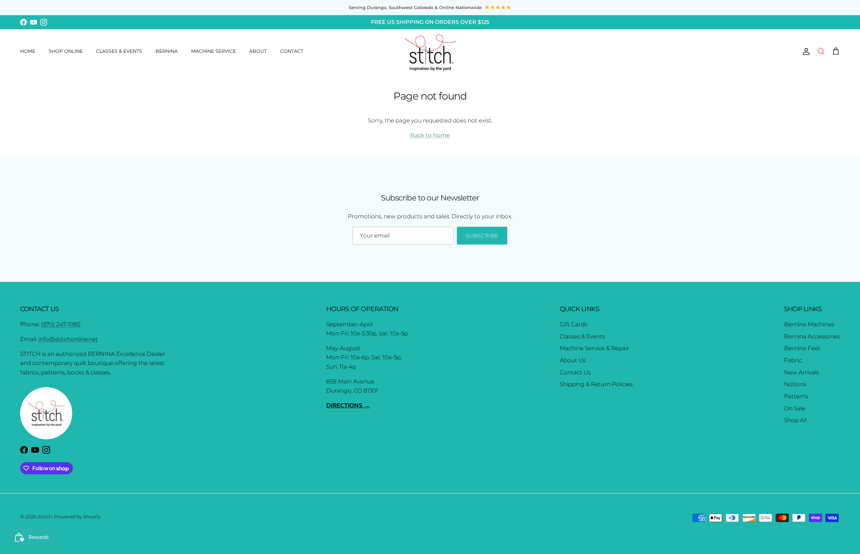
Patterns (796, 396)
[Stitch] (430, 52)
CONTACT (291, 51)
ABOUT (258, 51)
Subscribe (482, 235)
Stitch (45, 517)
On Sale (794, 408)
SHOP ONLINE (66, 51)
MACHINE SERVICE (213, 51)
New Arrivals (801, 372)
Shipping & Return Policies (596, 384)
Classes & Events (582, 336)
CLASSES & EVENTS (119, 51)
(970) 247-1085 (60, 324)
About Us (573, 360)
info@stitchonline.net (68, 339)
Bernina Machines (809, 324)
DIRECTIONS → (348, 405)
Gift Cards (573, 324)
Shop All (795, 420)
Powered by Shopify (77, 517)
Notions (795, 384)
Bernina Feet (802, 348)
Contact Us (575, 372)
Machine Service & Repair (594, 348)
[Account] (805, 51)
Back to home (430, 135)
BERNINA (167, 51)
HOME (27, 51)
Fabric (793, 360)
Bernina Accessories (812, 336)
